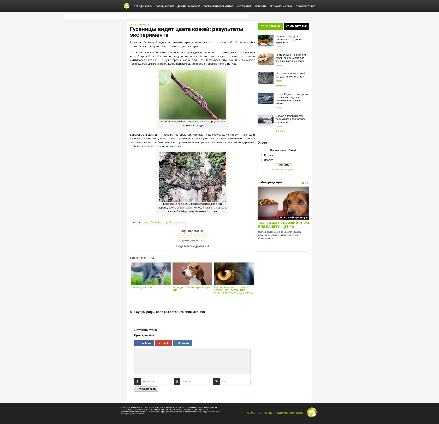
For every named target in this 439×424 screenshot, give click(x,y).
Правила (296, 412)
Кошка (268, 155)
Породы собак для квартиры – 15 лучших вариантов (289, 39)
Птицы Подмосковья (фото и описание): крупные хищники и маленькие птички (292, 99)
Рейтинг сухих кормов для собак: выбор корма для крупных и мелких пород (291, 57)
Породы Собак (165, 6)
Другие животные (188, 6)
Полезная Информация (218, 6)
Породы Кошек (143, 6)
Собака (268, 160)
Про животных (305, 6)
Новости (260, 6)
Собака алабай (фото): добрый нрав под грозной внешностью (290, 118)
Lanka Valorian (152, 222)
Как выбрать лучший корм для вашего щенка (283, 225)
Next (305, 202)
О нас (251, 412)
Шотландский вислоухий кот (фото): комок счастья (291, 75)
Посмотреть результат (283, 170)
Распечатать (177, 222)
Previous (261, 202)
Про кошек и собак (280, 6)
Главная (134, 24)
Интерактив (244, 6)
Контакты (265, 412)
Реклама (281, 412)
